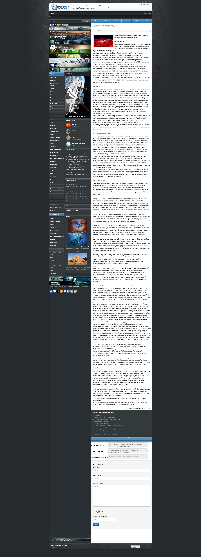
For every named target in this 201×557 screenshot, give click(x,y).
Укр (144, 4)
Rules (145, 13)
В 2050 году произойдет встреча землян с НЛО (107, 419)
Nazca (51, 267)
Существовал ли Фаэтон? (101, 421)
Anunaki (52, 264)
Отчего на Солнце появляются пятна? (105, 430)
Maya (51, 270)
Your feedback (98, 483)
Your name (96, 467)
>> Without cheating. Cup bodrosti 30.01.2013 (77, 159)
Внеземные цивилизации (101, 423)
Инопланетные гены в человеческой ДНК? (106, 417)
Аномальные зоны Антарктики (103, 432)
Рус (141, 4)
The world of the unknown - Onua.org (60, 7)
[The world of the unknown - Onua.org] (148, 1)
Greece (52, 260)
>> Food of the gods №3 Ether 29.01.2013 (76, 169)
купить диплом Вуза (74, 286)
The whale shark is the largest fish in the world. (78, 246)
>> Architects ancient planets (73, 164)
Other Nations (53, 273)
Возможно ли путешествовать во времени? (106, 434)
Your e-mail (97, 475)
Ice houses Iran (78, 266)
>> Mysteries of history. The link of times (76, 166)
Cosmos (59, 16)
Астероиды (97, 415)
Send (96, 524)
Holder (149, 13)
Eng (148, 4)
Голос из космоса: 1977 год (102, 427)
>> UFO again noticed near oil (73, 167)
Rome (51, 257)
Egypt (51, 254)
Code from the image (100, 516)
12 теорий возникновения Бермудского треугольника (109, 425)
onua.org (53, 16)
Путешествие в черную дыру (105, 26)
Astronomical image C (77, 232)
